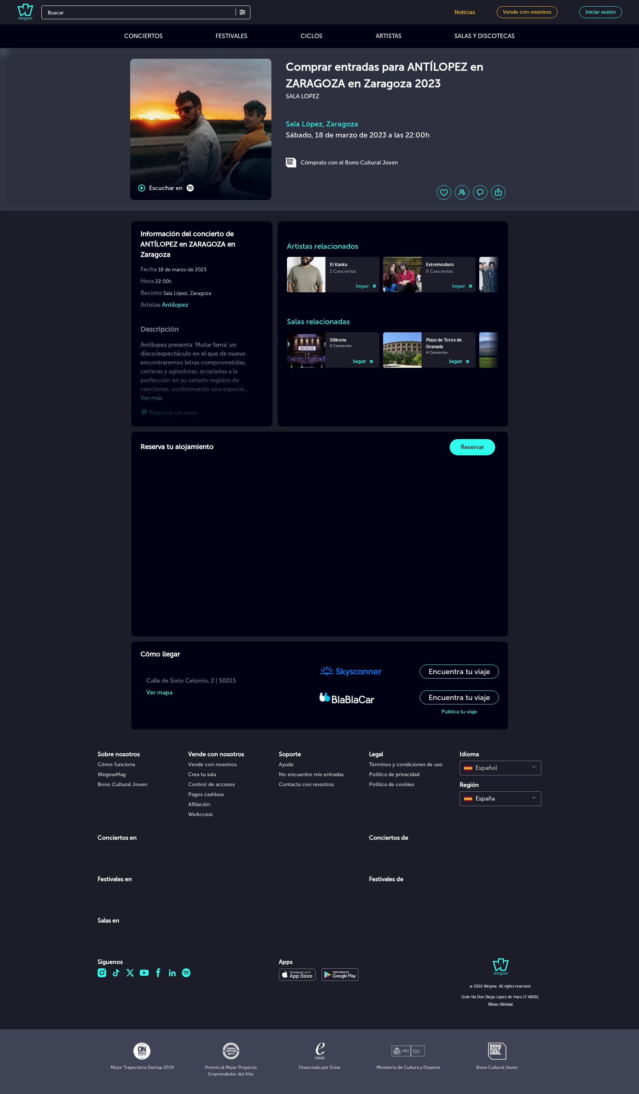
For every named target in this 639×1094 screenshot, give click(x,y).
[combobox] (500, 768)
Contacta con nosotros (306, 784)
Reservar (472, 447)
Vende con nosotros (212, 764)
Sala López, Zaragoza (322, 123)
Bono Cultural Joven (122, 784)
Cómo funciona (116, 764)
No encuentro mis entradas (311, 774)
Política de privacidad (394, 774)
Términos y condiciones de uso (406, 764)
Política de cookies (391, 784)
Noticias (464, 12)
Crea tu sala (202, 774)
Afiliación (199, 804)
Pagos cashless (206, 794)
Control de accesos (211, 784)
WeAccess (200, 814)
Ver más (151, 397)
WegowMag (112, 774)
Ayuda (286, 764)
